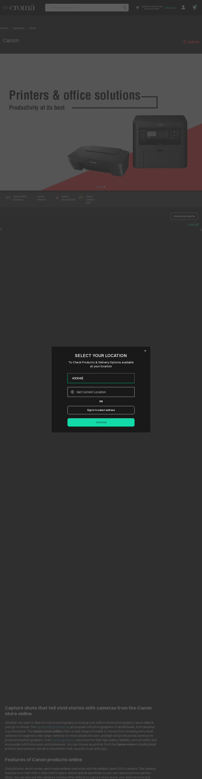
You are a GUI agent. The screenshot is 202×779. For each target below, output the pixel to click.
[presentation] (101, 378)
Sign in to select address (101, 410)
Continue (101, 422)
